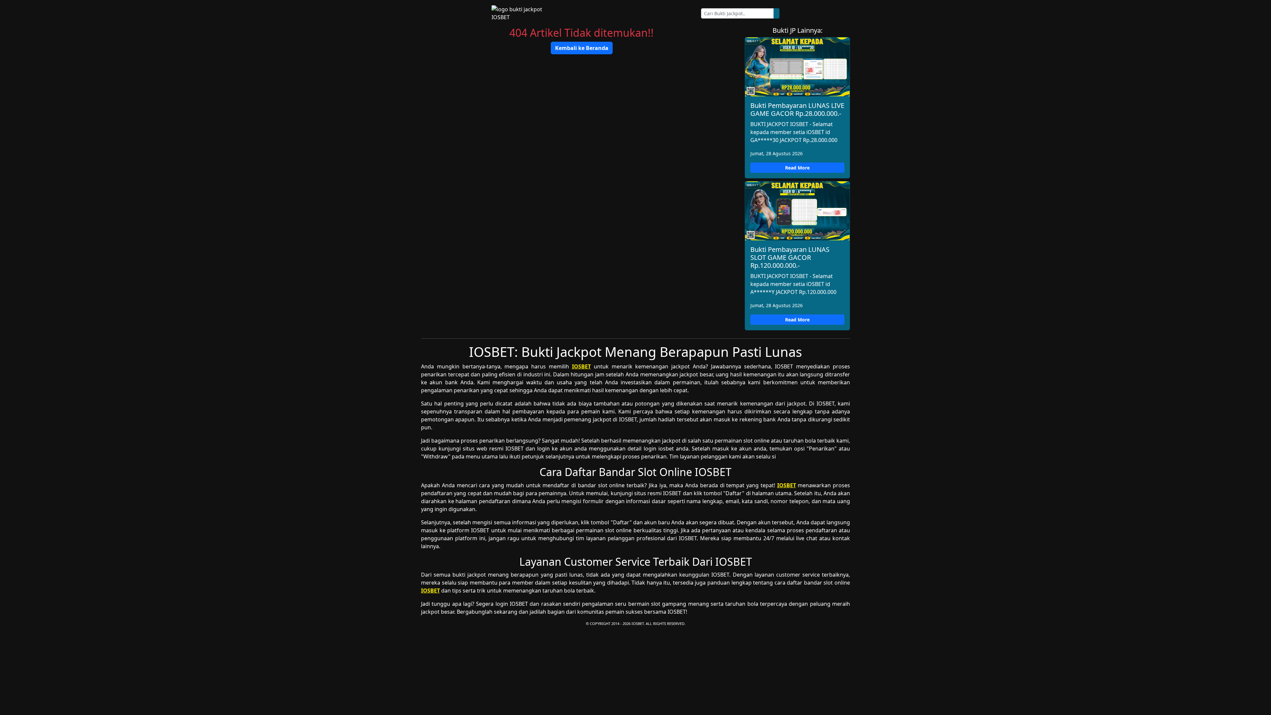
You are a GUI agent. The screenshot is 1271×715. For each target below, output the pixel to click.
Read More (797, 168)
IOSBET (581, 366)
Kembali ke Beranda (581, 48)
